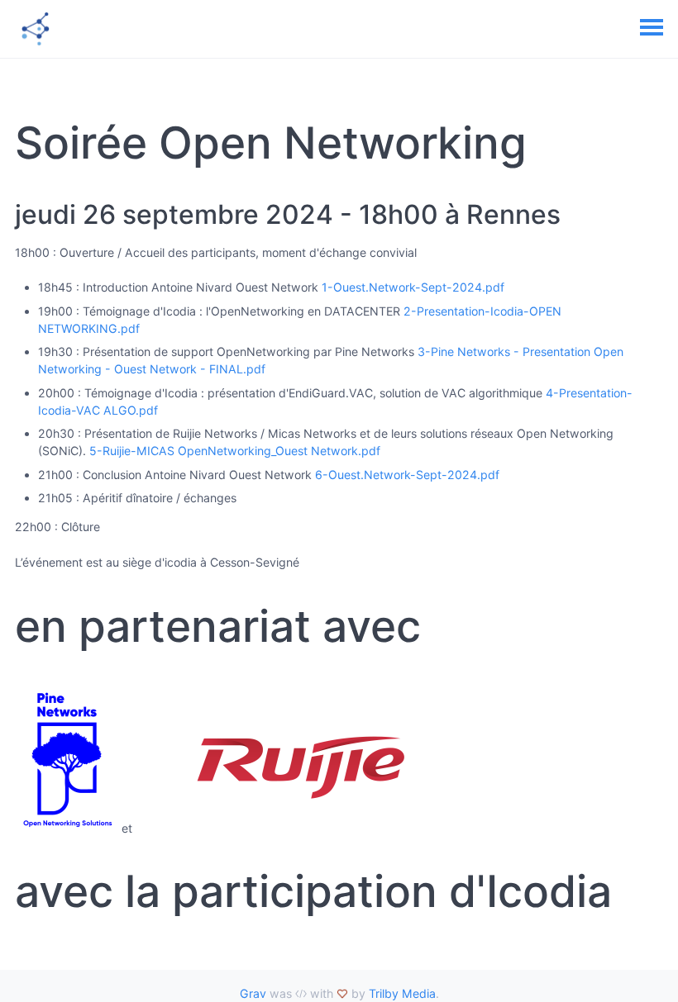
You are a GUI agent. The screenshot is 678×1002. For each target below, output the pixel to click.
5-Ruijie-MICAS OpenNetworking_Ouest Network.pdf (234, 451)
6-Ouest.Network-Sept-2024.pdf (407, 475)
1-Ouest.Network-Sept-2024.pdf (413, 287)
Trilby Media (402, 993)
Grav (253, 993)
